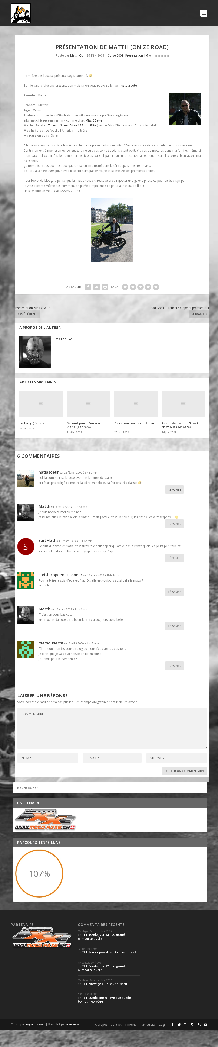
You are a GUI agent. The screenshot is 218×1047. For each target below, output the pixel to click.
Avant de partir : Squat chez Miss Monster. (180, 425)
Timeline (130, 1024)
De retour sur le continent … (135, 425)
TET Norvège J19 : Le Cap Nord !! (105, 984)
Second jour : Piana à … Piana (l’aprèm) (85, 425)
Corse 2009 (115, 55)
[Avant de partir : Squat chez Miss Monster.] (183, 404)
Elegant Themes (35, 1024)
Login (162, 1024)
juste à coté (128, 85)
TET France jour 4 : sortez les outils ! (109, 952)
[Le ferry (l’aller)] (41, 404)
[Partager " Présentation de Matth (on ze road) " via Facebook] (88, 287)
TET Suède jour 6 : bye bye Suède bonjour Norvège (104, 999)
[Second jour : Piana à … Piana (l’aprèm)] (88, 404)
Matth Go (76, 55)
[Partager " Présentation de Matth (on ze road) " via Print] (105, 287)
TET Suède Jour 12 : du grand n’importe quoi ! (101, 936)
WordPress (72, 1024)
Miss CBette (93, 120)
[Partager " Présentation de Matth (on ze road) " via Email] (96, 287)
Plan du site (148, 1024)
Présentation (134, 55)
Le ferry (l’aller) (31, 423)
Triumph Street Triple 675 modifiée (72, 125)
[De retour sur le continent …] (136, 404)
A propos (101, 1024)
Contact (116, 1024)
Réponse (174, 489)
